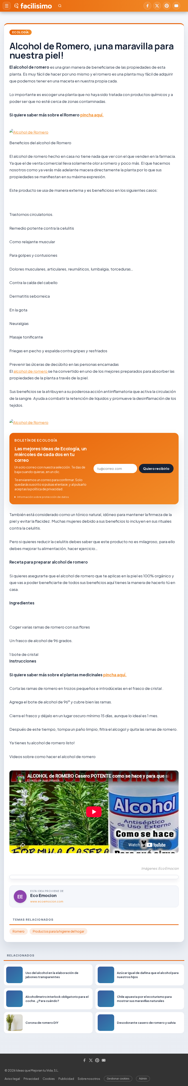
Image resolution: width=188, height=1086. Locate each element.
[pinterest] (167, 6)
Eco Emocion (43, 895)
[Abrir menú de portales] (7, 6)
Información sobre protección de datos (43, 497)
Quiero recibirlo (156, 468)
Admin (143, 1078)
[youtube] (176, 6)
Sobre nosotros (89, 1078)
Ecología (20, 32)
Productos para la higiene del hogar (58, 931)
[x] (157, 6)
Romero (19, 931)
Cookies (49, 1078)
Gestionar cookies (118, 1078)
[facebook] (147, 6)
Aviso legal (12, 1078)
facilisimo (36, 5)
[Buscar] (59, 5)
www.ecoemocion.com (46, 901)
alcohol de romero (31, 371)
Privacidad (31, 1078)
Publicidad (66, 1078)
